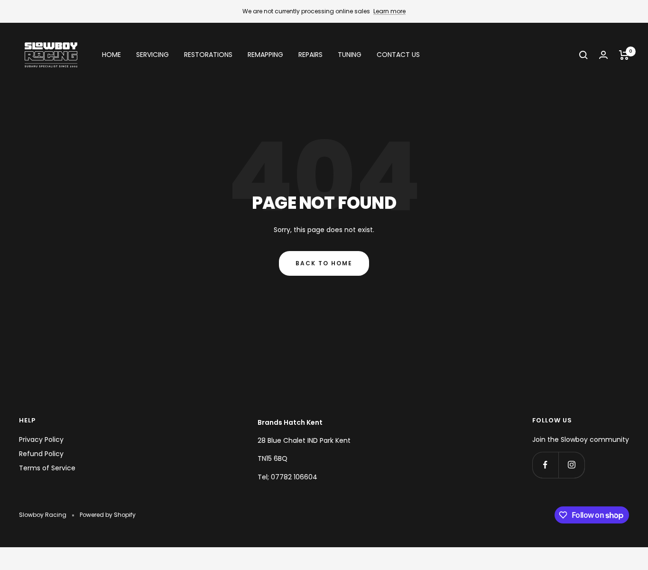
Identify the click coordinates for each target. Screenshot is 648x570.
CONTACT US (398, 55)
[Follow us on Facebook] (545, 465)
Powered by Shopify (108, 515)
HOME (111, 55)
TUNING (349, 55)
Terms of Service (47, 468)
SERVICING (152, 55)
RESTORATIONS (208, 55)
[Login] (603, 55)
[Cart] (624, 55)
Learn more (389, 11)
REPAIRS (310, 55)
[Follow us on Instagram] (571, 465)
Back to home (324, 263)
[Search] (583, 55)
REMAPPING (265, 55)
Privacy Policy (41, 439)
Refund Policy (41, 453)
